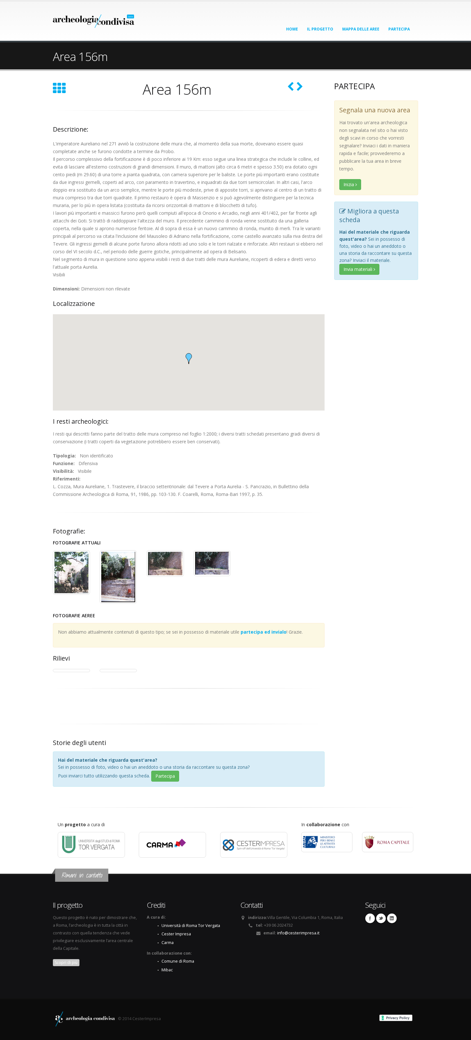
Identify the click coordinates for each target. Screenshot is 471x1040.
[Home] (94, 19)
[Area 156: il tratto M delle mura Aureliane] (71, 572)
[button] (189, 358)
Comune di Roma (177, 961)
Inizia (349, 184)
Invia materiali (358, 269)
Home (292, 29)
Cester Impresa (176, 934)
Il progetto (320, 29)
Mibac (167, 970)
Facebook (370, 918)
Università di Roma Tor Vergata (190, 925)
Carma (167, 942)
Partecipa (399, 29)
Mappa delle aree (360, 29)
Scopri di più (66, 962)
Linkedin (392, 918)
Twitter (381, 918)
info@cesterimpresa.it (298, 933)
